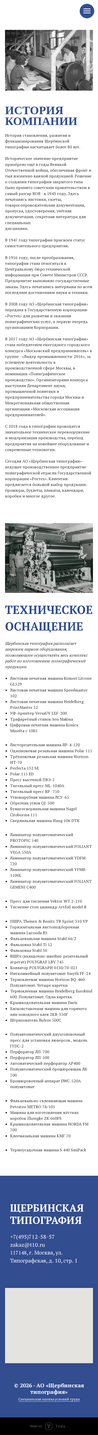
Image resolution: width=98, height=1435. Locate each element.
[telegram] (13, 1276)
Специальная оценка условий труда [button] (49, 1399)
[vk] (21, 1276)
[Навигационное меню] (86, 11)
